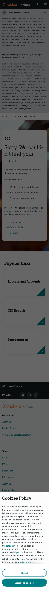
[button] (24, 573)
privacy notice (27, 562)
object (17, 552)
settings (10, 545)
